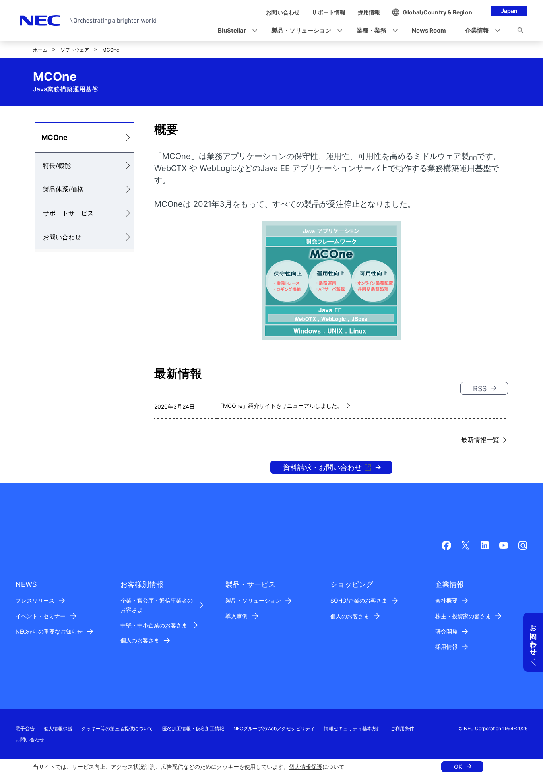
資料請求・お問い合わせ (322, 467)
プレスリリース (35, 600)
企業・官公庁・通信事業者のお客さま (156, 605)
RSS (480, 388)
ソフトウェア (74, 50)
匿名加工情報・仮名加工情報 (193, 728)
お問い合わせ (62, 237)
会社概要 (446, 600)
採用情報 (446, 646)
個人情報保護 (305, 766)
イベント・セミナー (41, 616)
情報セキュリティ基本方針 (352, 728)
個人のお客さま (139, 640)
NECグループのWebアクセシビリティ (274, 728)
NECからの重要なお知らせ (49, 631)
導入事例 (236, 616)
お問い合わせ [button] (533, 636)
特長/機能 (57, 165)
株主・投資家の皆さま (463, 616)
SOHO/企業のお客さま (358, 600)
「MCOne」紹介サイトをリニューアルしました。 (280, 405)
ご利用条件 (402, 728)
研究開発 (446, 631)
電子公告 (25, 728)
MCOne (54, 137)
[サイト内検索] (520, 31)
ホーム (40, 50)
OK (458, 766)
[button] (235, 30)
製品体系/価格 (63, 189)
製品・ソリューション (253, 600)
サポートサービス (68, 213)
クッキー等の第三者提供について (117, 728)
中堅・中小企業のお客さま (153, 625)
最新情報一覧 (480, 440)
